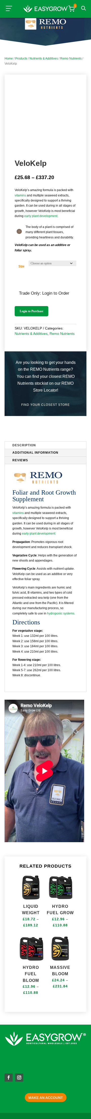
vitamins (20, 195)
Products (21, 58)
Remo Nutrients (71, 58)
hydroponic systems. (61, 613)
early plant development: (39, 533)
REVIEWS (20, 460)
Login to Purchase (31, 311)
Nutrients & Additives (44, 58)
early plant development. (41, 216)
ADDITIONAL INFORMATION (35, 452)
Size (21, 266)
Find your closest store (45, 405)
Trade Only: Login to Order (44, 293)
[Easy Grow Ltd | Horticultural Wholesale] (45, 9)
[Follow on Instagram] (19, 1077)
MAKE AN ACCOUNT (45, 1098)
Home (9, 58)
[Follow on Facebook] (9, 1077)
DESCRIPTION (24, 445)
